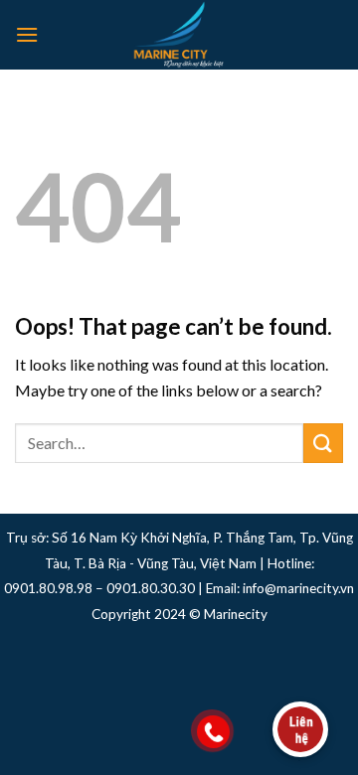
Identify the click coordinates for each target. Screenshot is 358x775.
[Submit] (323, 442)
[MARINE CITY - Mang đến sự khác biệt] (179, 35)
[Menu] (27, 34)
